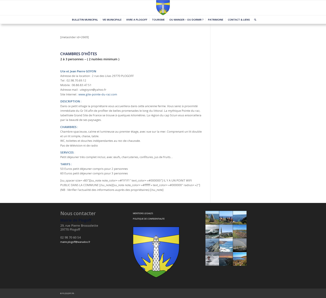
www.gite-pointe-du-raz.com (97, 94)
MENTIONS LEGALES (143, 213)
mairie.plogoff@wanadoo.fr (75, 241)
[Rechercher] (254, 19)
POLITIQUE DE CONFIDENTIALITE (149, 218)
